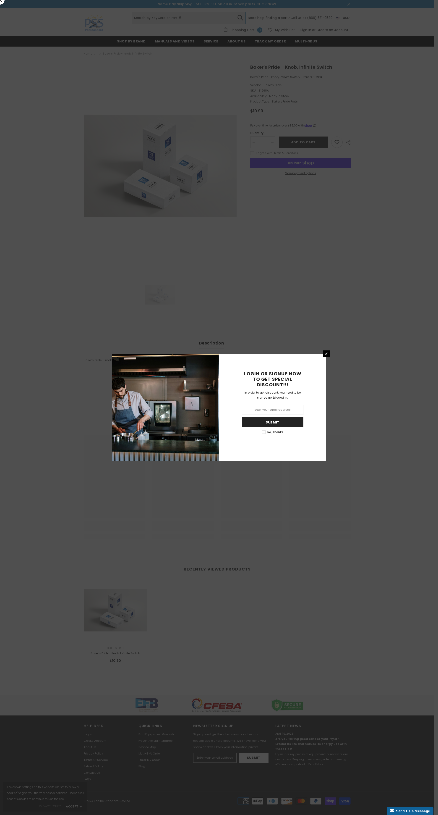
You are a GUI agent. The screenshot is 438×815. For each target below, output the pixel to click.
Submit (272, 422)
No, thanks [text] (275, 432)
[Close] (326, 353)
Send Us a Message (412, 811)
